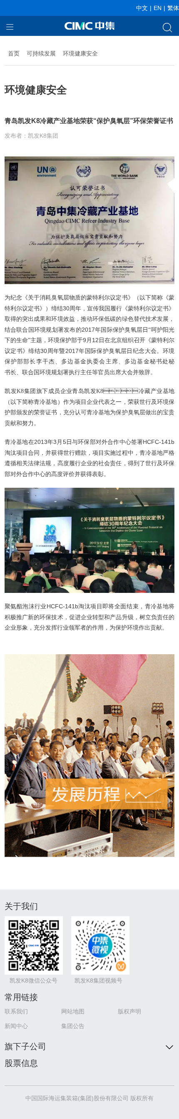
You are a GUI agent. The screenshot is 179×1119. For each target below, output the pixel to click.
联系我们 (16, 1011)
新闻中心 (16, 1026)
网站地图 (73, 1011)
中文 (142, 8)
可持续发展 (41, 53)
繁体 (173, 8)
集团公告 (73, 1026)
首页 (14, 53)
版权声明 (129, 1011)
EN (158, 8)
